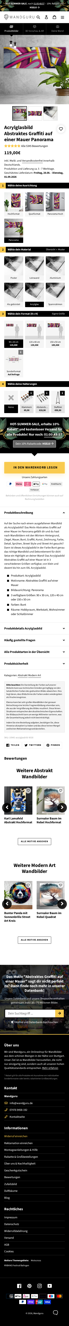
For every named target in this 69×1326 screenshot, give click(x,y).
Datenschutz (11, 1224)
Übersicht (50, 249)
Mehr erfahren (50, 1068)
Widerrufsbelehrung (16, 1231)
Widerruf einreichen (15, 1136)
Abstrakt (23, 675)
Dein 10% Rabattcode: (33, 444)
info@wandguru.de (21, 1103)
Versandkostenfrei (32, 161)
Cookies (9, 1251)
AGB (6, 1245)
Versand (9, 1238)
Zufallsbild (10, 1184)
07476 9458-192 (18, 1110)
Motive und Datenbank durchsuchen (36, 1022)
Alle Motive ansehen (34, 841)
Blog (7, 1198)
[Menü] (62, 17)
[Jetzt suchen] (59, 1013)
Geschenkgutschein (15, 1170)
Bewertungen (12, 1177)
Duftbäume (10, 1191)
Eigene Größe (58, 313)
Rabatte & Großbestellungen (21, 1157)
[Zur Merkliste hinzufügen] (61, 129)
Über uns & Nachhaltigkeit (19, 1164)
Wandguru (38, 1313)
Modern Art (34, 675)
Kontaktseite (17, 1117)
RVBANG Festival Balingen (16, 1265)
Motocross (36, 1260)
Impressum (10, 1217)
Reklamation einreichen (18, 1143)
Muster (61, 249)
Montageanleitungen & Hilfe (21, 1150)
